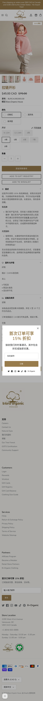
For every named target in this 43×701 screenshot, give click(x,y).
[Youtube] (18, 371)
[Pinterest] (25, 371)
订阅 (21, 364)
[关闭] (37, 328)
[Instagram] (15, 371)
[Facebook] (12, 371)
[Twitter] (9, 371)
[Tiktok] (22, 371)
